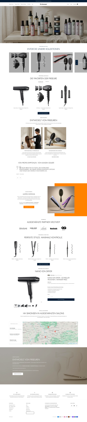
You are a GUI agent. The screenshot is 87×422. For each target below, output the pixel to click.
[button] (45, 337)
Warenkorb (75, 4)
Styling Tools (40, 81)
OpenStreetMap (70, 343)
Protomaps (73, 343)
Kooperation (11, 409)
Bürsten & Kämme (23, 4)
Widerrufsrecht (28, 410)
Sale (32, 4)
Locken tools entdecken (43, 264)
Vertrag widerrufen (30, 412)
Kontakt (10, 410)
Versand (27, 406)
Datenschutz (28, 409)
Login (71, 4)
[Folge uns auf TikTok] (76, 406)
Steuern (64, 283)
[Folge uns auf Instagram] (71, 406)
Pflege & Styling (17, 4)
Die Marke (29, 4)
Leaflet (76, 343)
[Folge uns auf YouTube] (74, 406)
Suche (68, 4)
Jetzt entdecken (61, 299)
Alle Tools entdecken (43, 113)
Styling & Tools (11, 4)
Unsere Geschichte (17, 373)
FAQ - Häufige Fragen (12, 406)
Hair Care (47, 81)
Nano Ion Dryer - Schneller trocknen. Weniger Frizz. (58, 279)
